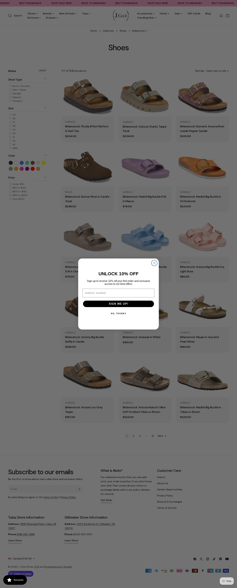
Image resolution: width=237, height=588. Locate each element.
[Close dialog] (154, 263)
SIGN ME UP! (118, 303)
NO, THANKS (118, 313)
